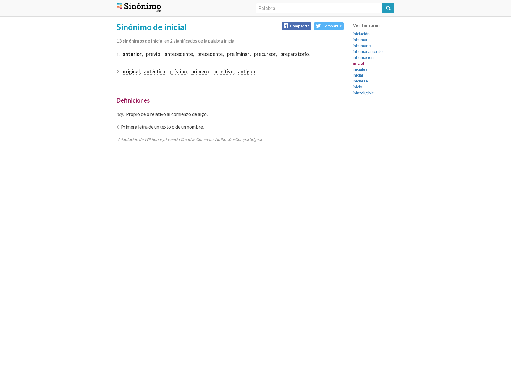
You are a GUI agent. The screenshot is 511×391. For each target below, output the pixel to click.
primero (200, 71)
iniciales (360, 69)
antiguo (246, 71)
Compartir (299, 26)
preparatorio (294, 54)
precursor (265, 54)
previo (153, 54)
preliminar (238, 54)
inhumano (362, 45)
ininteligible (363, 92)
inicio (357, 86)
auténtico (154, 71)
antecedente (179, 54)
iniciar (358, 74)
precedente (210, 54)
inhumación (363, 57)
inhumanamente (368, 51)
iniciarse (360, 80)
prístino (178, 71)
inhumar (360, 39)
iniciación (361, 33)
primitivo (224, 71)
